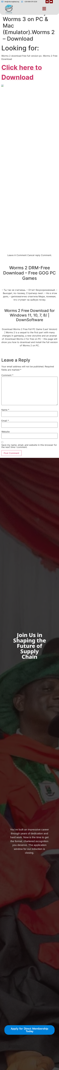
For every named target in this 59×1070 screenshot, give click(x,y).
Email (5, 421)
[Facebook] (47, 1)
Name (5, 410)
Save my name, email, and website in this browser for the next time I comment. (29, 446)
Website (5, 432)
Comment (7, 375)
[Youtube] (51, 1)
